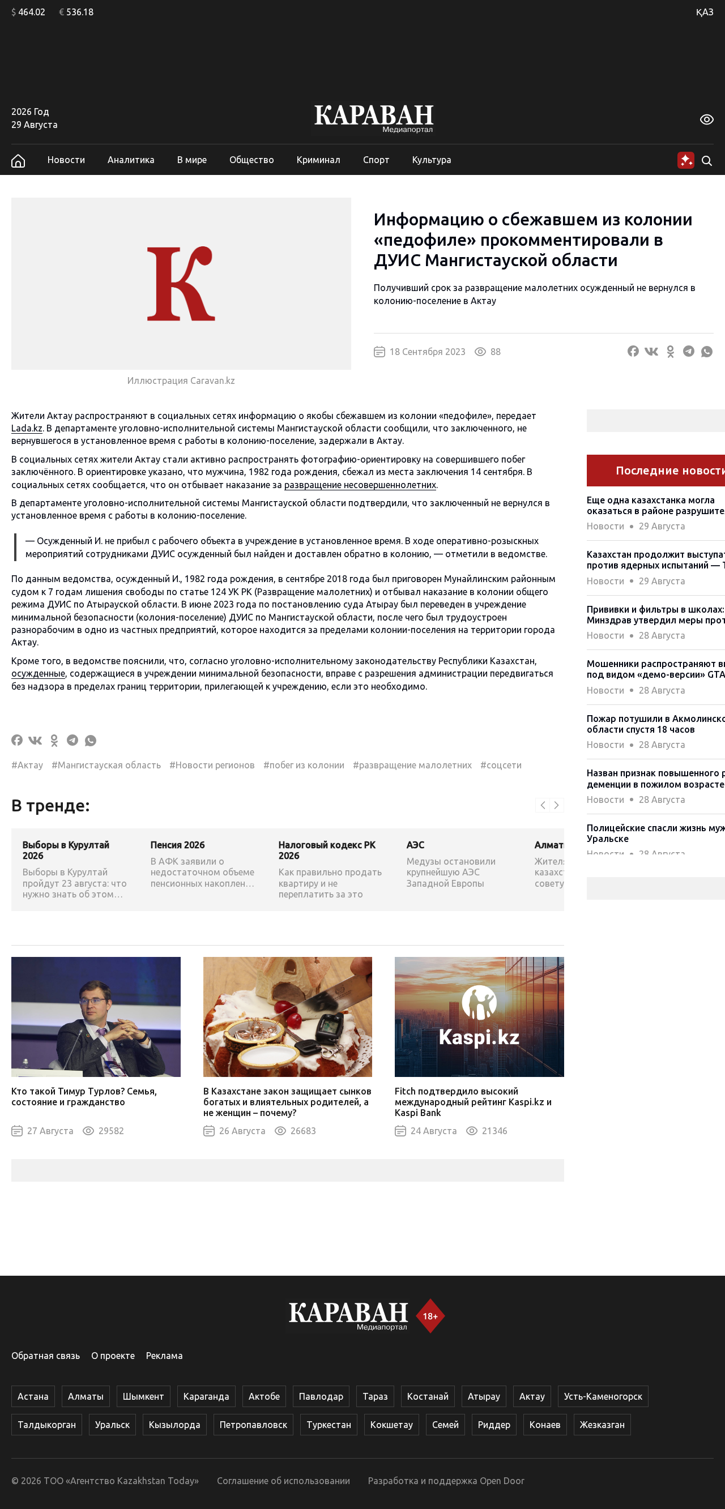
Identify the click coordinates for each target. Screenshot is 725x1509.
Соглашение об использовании (283, 1481)
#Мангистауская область (106, 765)
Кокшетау (391, 1425)
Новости (66, 160)
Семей (445, 1425)
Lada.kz (26, 428)
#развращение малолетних (412, 765)
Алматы (86, 1396)
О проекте (113, 1355)
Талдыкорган (47, 1425)
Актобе (264, 1396)
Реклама (164, 1355)
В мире (192, 160)
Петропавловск (253, 1425)
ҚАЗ (705, 12)
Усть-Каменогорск (603, 1396)
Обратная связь (45, 1355)
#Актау (27, 765)
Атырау (484, 1396)
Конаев (545, 1425)
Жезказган (602, 1425)
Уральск (112, 1425)
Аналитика (131, 160)
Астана (33, 1396)
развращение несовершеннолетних (360, 485)
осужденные (38, 673)
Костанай (428, 1396)
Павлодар (321, 1396)
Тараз (375, 1396)
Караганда (206, 1396)
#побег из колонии (303, 765)
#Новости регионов (212, 765)
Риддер (494, 1425)
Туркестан (328, 1425)
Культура (431, 160)
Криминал (318, 160)
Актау (532, 1396)
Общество (251, 160)
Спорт (376, 160)
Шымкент (143, 1396)
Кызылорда (175, 1425)
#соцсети (501, 765)
